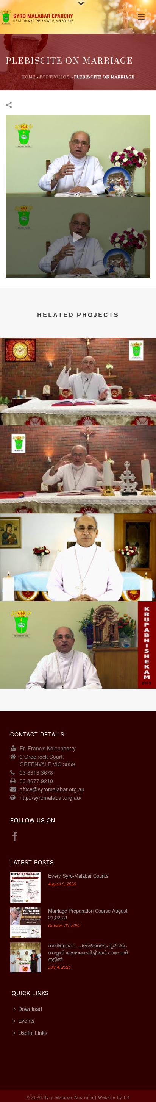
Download (30, 1009)
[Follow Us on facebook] (14, 836)
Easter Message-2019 (78, 493)
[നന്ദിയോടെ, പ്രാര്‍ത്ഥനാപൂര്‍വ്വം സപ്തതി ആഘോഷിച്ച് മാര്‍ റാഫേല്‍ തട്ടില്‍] (25, 957)
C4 (127, 1097)
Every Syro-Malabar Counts (78, 875)
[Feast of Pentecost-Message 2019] (78, 367)
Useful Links (32, 1032)
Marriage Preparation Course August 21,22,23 (88, 914)
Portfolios (55, 77)
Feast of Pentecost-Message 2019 (78, 405)
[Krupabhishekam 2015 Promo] (78, 631)
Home (29, 77)
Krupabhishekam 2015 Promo (78, 668)
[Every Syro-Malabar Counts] (25, 887)
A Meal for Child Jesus (78, 581)
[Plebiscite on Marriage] (78, 155)
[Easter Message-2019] (78, 455)
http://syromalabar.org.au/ (50, 797)
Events (26, 1020)
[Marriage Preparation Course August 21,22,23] (25, 922)
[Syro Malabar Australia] (38, 17)
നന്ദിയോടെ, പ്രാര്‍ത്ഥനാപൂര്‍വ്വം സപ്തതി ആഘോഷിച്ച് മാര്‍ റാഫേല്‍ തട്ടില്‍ (88, 952)
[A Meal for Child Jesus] (78, 543)
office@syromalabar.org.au (52, 789)
